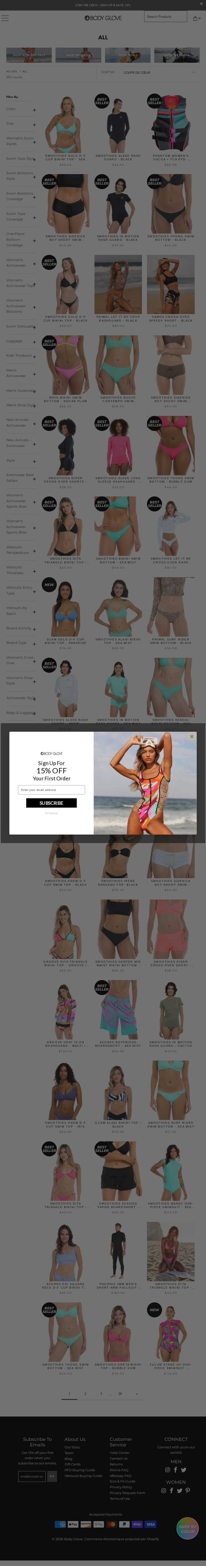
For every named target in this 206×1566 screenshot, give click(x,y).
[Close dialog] (192, 736)
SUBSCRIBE (51, 802)
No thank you (51, 813)
